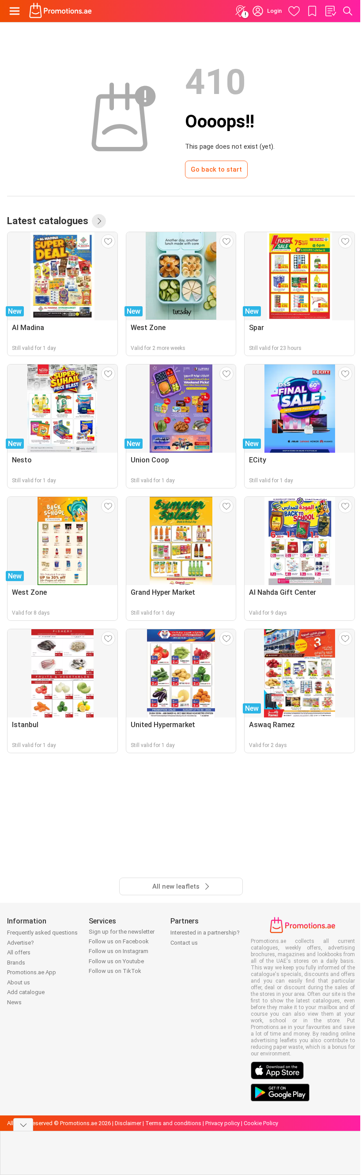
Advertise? (20, 942)
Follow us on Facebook (119, 941)
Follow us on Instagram (118, 951)
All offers (18, 952)
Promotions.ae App (31, 972)
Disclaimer (128, 1123)
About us (18, 982)
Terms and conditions (173, 1123)
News (14, 1002)
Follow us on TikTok (115, 971)
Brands (16, 962)
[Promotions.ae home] (60, 11)
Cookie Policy (261, 1123)
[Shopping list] (330, 11)
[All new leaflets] (99, 221)
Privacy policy (222, 1123)
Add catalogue (26, 992)
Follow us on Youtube (116, 961)
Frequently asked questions (42, 932)
